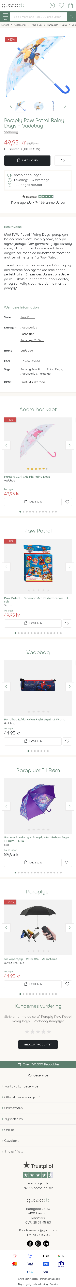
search (71, 17)
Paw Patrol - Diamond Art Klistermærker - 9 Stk (36, 599)
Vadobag (11, 132)
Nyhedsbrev (13, 1119)
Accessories (28, 328)
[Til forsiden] (13, 5)
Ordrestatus (13, 1108)
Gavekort (11, 1140)
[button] (11, 106)
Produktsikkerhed (32, 382)
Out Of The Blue (14, 963)
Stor (6, 845)
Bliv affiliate (14, 1151)
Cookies (54, 1284)
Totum (8, 605)
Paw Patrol (27, 317)
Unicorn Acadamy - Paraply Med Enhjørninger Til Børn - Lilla (36, 839)
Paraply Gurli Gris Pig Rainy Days (27, 476)
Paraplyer (27, 334)
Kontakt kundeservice (21, 1086)
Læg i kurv (27, 160)
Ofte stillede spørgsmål (23, 1097)
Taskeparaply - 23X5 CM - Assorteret (30, 959)
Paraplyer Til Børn (32, 340)
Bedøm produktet (38, 1044)
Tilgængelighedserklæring (33, 1284)
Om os (9, 1130)
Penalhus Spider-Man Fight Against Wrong (34, 719)
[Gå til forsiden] (38, 1200)
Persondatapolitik (50, 1278)
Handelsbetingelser (27, 1278)
